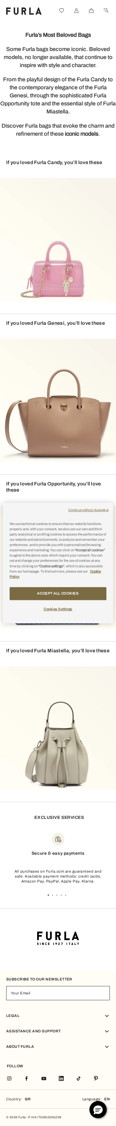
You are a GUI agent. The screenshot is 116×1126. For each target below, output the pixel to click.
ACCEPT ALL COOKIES (58, 593)
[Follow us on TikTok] (78, 1079)
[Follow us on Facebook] (26, 1079)
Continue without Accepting (88, 510)
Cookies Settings (58, 609)
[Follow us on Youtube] (43, 1079)
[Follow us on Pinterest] (95, 1079)
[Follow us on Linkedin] (61, 1079)
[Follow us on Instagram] (9, 1079)
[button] (98, 1109)
